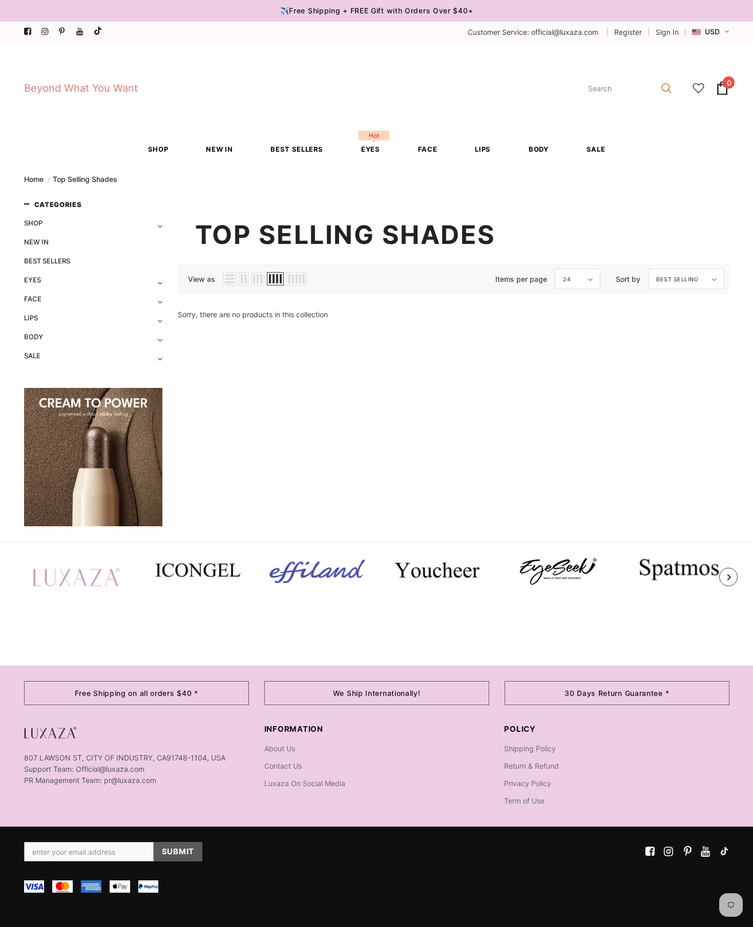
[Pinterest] (65, 31)
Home (34, 179)
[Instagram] (47, 31)
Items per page (521, 279)
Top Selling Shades (85, 179)
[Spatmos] (678, 568)
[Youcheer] (437, 569)
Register (628, 32)
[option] (76, 576)
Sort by (628, 279)
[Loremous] (317, 571)
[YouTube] (82, 31)
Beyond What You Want (81, 88)
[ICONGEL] (196, 568)
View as (201, 279)
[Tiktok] (100, 31)
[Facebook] (30, 31)
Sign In (667, 32)
